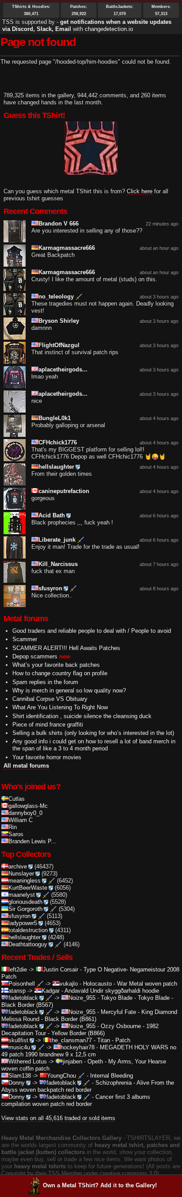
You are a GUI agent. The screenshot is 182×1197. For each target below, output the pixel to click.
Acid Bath (51, 515)
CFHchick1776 (57, 442)
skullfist (18, 1040)
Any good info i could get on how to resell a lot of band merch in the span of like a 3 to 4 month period (93, 745)
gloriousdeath (25, 902)
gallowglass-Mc (28, 806)
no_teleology (56, 296)
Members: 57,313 (161, 10)
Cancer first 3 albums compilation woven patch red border (75, 1100)
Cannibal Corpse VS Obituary (49, 699)
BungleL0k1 (54, 418)
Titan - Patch (113, 1040)
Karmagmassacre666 (66, 248)
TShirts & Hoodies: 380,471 (31, 10)
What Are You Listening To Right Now (60, 707)
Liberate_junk (57, 539)
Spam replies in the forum (45, 682)
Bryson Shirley (58, 320)
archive (17, 866)
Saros (15, 834)
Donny (16, 1082)
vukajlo (69, 983)
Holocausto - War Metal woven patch (130, 983)
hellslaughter (56, 466)
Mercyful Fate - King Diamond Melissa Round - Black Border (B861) (89, 1015)
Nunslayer (21, 873)
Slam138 (19, 1075)
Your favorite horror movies (46, 757)
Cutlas (16, 798)
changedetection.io (109, 29)
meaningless (24, 880)
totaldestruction (28, 930)
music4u (19, 1047)
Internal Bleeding (111, 1075)
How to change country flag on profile (59, 673)
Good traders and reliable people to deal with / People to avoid (91, 630)
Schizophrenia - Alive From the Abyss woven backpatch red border (87, 1086)
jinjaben (72, 1061)
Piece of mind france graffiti (47, 724)
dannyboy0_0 (25, 813)
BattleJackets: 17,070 (119, 10)
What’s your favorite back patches (56, 665)
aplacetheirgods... (62, 369)
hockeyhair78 (78, 1047)
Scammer (24, 639)
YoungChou (61, 1075)
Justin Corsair (60, 969)
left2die (17, 969)
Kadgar (51, 990)
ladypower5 (22, 923)
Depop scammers (34, 656)
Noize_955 (81, 997)
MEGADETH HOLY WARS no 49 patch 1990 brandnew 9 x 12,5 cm (88, 1051)
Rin (12, 827)
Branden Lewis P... (32, 841)
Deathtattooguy (27, 944)
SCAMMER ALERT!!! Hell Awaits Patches (66, 648)
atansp (17, 990)
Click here (139, 191)
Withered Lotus (27, 1061)
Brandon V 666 (58, 223)
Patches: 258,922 (78, 10)
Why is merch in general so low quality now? (69, 690)
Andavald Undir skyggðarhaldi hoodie (111, 990)
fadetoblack (23, 997)
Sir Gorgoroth (25, 909)
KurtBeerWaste (27, 887)
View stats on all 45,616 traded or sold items (58, 1118)
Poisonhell (21, 983)
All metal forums (26, 765)
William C (20, 820)
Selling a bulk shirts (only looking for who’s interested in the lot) (93, 733)
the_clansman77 (71, 1040)
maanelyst (21, 894)
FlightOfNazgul (59, 345)
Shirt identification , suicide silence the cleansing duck (82, 716)
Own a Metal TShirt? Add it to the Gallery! (100, 1185)
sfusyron (50, 588)
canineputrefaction (63, 491)
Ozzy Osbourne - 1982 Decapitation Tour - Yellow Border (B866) (80, 1029)
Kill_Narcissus (58, 564)
